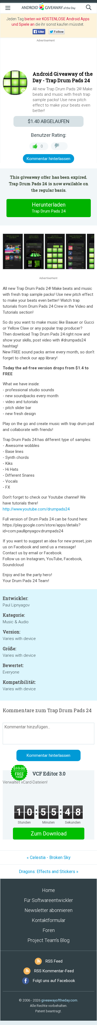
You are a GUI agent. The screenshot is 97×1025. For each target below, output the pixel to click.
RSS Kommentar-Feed (54, 970)
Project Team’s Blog (48, 940)
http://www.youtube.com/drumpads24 (36, 509)
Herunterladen (48, 207)
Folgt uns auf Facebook (54, 980)
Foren (49, 930)
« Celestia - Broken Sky (49, 857)
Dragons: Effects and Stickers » (48, 871)
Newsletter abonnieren (48, 910)
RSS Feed (54, 961)
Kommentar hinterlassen (48, 158)
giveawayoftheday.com (59, 1000)
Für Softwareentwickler (48, 900)
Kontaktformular (48, 920)
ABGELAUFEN (49, 121)
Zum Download (49, 833)
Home (48, 890)
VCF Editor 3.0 (48, 773)
